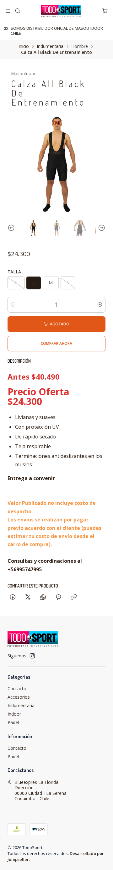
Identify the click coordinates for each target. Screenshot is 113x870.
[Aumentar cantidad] (99, 304)
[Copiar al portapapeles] (73, 597)
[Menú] (8, 11)
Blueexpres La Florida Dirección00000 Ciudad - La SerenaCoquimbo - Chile (40, 790)
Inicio (24, 46)
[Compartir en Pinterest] (58, 597)
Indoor (14, 714)
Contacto (17, 688)
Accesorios (19, 697)
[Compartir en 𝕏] (28, 597)
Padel (13, 722)
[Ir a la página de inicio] (61, 11)
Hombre (80, 46)
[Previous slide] (12, 228)
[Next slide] (100, 228)
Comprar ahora (56, 343)
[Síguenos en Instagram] (32, 656)
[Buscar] (17, 11)
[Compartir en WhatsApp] (43, 597)
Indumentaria (50, 46)
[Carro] (105, 11)
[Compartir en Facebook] (13, 597)
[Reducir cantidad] (13, 304)
